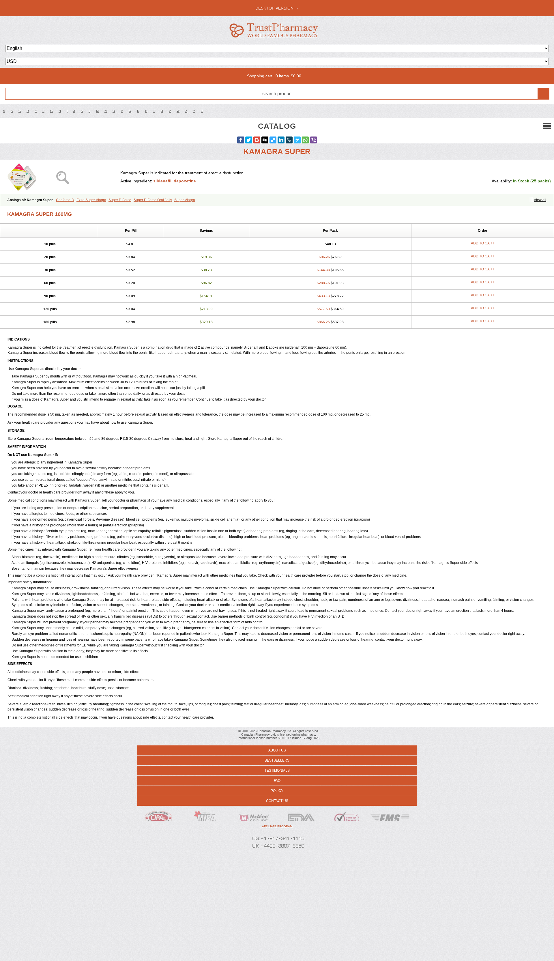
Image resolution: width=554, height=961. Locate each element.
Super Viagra (184, 200)
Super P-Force (119, 200)
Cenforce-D (65, 200)
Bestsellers (277, 760)
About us (277, 750)
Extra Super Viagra (91, 200)
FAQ (277, 781)
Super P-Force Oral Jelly (153, 200)
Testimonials (277, 771)
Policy (277, 791)
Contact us (277, 801)
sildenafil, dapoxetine (174, 181)
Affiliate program (277, 826)
